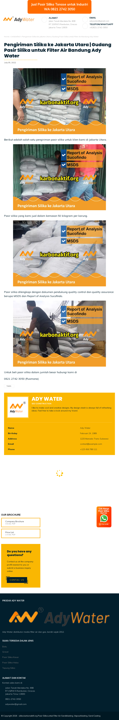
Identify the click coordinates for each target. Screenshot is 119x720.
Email (11, 444)
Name (11, 428)
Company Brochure (14, 521)
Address (12, 438)
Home (6, 36)
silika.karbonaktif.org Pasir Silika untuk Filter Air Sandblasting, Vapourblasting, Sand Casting (59, 716)
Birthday (12, 433)
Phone (11, 449)
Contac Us (17, 580)
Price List (9, 532)
